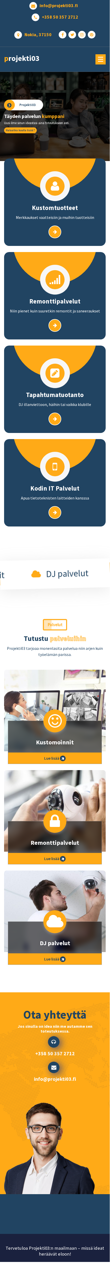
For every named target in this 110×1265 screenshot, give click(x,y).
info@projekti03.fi (59, 5)
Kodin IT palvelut (54, 488)
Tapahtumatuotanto (55, 395)
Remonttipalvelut (54, 301)
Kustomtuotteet (55, 208)
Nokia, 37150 (38, 34)
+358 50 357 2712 (60, 17)
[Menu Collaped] (100, 59)
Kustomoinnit (55, 742)
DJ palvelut (55, 943)
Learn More (55, 130)
